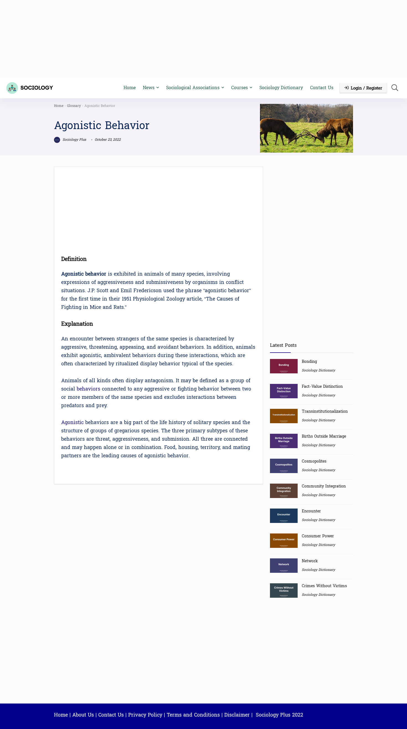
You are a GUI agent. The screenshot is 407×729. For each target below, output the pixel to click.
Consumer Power (318, 536)
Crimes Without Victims (324, 585)
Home (129, 88)
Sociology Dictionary (281, 88)
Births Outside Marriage (324, 436)
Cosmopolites (314, 461)
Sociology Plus (73, 140)
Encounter (311, 511)
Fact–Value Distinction (322, 386)
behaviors (88, 389)
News (148, 88)
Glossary (74, 106)
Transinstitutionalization (325, 411)
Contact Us (321, 88)
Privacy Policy (145, 715)
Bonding (309, 361)
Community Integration (324, 486)
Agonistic (72, 422)
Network (310, 561)
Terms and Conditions (193, 715)
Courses (239, 88)
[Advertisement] (203, 39)
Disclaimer (237, 715)
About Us (83, 715)
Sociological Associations (193, 88)
